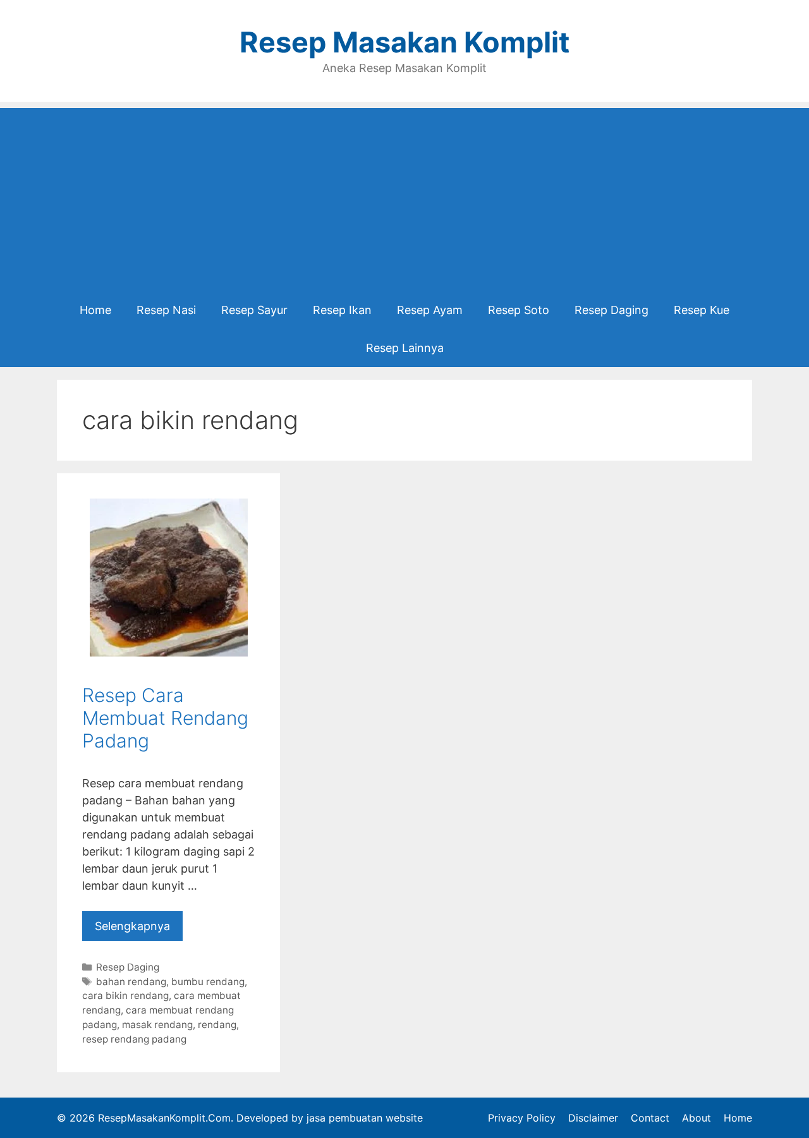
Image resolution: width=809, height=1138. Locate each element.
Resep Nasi (166, 310)
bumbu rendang (208, 982)
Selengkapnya (132, 926)
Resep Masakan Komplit (404, 42)
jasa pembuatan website (365, 1117)
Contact (650, 1117)
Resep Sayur (254, 310)
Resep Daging (611, 310)
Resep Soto (518, 310)
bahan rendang (131, 982)
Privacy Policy (522, 1117)
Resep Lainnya (405, 347)
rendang (217, 1025)
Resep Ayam (430, 310)
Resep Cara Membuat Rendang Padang (165, 718)
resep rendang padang (134, 1039)
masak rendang (157, 1025)
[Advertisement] (404, 196)
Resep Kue (701, 310)
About (696, 1117)
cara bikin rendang (125, 996)
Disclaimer (593, 1117)
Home (95, 310)
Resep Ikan (342, 310)
